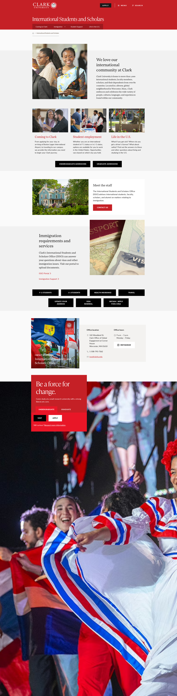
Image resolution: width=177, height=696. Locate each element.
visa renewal (88, 302)
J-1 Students (74, 292)
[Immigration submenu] (64, 27)
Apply (105, 5)
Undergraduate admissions (72, 164)
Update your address (61, 302)
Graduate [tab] (66, 409)
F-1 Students (45, 292)
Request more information (54, 425)
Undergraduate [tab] (46, 409)
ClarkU (33, 33)
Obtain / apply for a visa (116, 302)
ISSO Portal (44, 273)
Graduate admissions (107, 164)
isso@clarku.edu (95, 356)
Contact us (102, 207)
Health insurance (102, 292)
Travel (131, 292)
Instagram (125, 345)
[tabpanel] (59, 421)
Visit (40, 418)
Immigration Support (48, 278)
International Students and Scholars (68, 18)
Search (139, 5)
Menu (124, 5)
